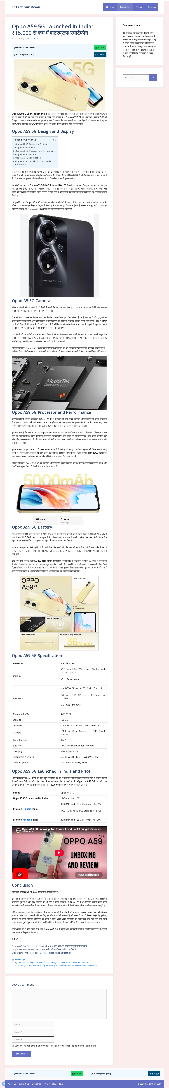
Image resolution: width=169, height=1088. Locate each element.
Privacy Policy (50, 1083)
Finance (139, 7)
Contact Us (24, 1083)
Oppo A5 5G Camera (25, 147)
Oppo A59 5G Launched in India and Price (35, 161)
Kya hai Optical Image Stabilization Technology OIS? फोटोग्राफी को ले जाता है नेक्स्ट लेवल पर (51, 962)
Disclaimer (36, 1083)
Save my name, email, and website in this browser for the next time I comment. (55, 1045)
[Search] (153, 77)
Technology (125, 7)
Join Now (99, 47)
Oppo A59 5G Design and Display (31, 144)
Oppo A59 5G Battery (25, 154)
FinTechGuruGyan (25, 7)
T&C (61, 1083)
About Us (12, 1083)
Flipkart (27, 808)
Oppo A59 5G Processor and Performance (35, 151)
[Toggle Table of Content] (53, 140)
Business (152, 7)
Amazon (27, 819)
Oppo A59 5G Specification (28, 157)
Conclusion (20, 164)
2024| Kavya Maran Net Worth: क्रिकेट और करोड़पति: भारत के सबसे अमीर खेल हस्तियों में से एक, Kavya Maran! (56, 965)
